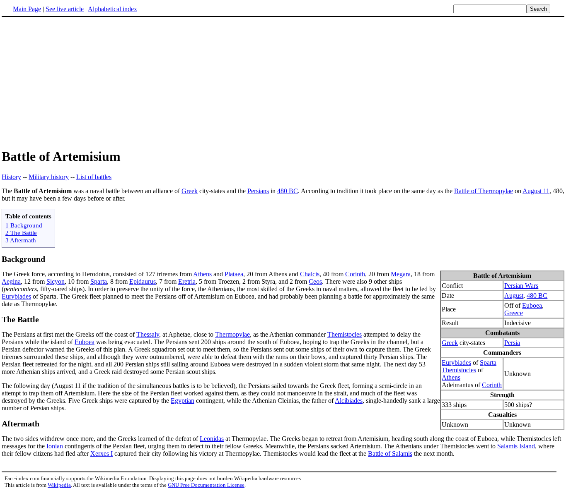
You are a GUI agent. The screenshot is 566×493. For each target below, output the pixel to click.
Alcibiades (349, 400)
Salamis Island (516, 446)
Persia (512, 342)
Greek (189, 190)
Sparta (488, 362)
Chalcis (309, 274)
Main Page (27, 8)
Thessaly (147, 334)
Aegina (11, 281)
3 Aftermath (20, 240)
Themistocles (459, 369)
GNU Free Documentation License (206, 485)
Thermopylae (232, 334)
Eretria (187, 281)
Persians (258, 190)
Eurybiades (456, 362)
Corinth (492, 384)
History (11, 176)
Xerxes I (101, 453)
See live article (65, 8)
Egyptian (182, 400)
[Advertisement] (71, 82)
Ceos (315, 281)
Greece (513, 312)
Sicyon (55, 281)
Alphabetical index (112, 8)
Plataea (234, 274)
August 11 (535, 190)
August (513, 295)
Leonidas (212, 438)
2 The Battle (21, 232)
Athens (451, 377)
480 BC (287, 190)
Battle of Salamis (390, 453)
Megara (401, 274)
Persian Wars (521, 285)
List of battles (93, 176)
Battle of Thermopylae (483, 190)
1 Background (23, 225)
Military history (49, 176)
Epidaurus (142, 281)
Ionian (54, 446)
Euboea (532, 305)
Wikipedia (59, 485)
